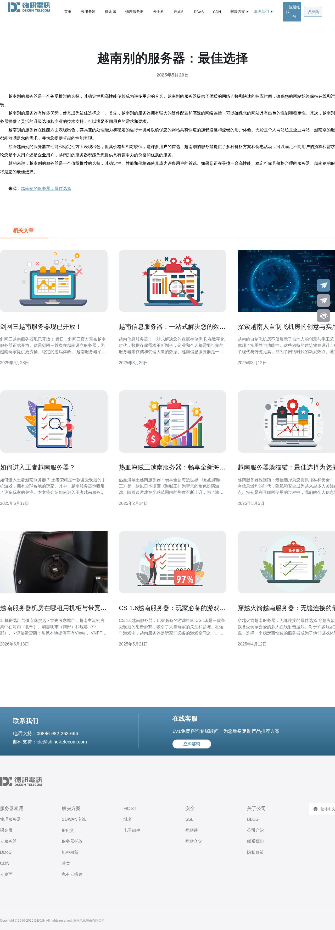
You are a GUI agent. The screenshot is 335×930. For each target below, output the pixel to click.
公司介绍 (255, 830)
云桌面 (179, 11)
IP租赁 (68, 830)
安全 (190, 808)
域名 (128, 819)
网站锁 (191, 830)
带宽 (66, 863)
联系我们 (255, 841)
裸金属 (110, 11)
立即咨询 (191, 744)
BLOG (253, 819)
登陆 (315, 12)
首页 (67, 11)
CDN (217, 12)
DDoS (199, 12)
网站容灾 (193, 841)
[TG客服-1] (323, 285)
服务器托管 (72, 841)
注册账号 (294, 12)
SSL (189, 819)
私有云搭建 (72, 874)
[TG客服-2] (323, 300)
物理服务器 (134, 11)
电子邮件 (132, 830)
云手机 (158, 11)
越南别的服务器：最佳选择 (46, 188)
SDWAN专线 (74, 819)
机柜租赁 (70, 852)
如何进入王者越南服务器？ (37, 467)
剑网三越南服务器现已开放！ (41, 326)
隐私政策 (255, 852)
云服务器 (88, 11)
